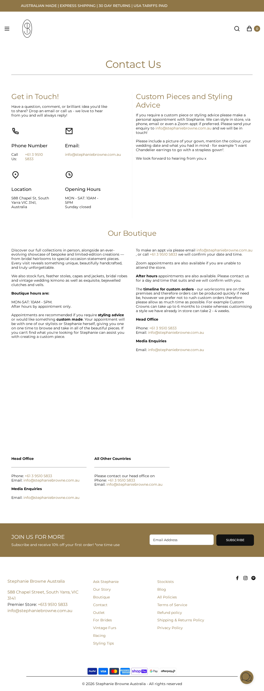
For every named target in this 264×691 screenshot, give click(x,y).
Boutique (101, 597)
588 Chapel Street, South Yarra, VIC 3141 (42, 595)
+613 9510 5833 (53, 604)
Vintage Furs (104, 627)
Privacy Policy (170, 627)
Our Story (102, 589)
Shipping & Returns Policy (180, 620)
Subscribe (235, 540)
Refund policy (169, 612)
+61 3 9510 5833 (34, 156)
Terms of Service (172, 605)
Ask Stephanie (106, 581)
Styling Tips (103, 643)
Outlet (99, 612)
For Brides (102, 620)
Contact (100, 605)
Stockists (165, 581)
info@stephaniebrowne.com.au (93, 154)
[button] (246, 677)
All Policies (167, 597)
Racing (99, 635)
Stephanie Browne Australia (36, 581)
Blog (161, 589)
